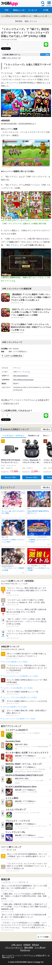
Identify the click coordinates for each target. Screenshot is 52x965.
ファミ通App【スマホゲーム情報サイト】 (16, 16)
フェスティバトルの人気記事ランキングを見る (17, 688)
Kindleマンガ (33, 435)
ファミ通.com (40, 947)
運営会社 (35, 944)
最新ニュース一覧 (40, 16)
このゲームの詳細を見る (13, 355)
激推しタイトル (31, 21)
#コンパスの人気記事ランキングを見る (15, 661)
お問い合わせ (16, 944)
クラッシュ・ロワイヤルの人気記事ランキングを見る (20, 697)
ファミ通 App (9, 3)
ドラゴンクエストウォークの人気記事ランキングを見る (20, 676)
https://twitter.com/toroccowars (23, 379)
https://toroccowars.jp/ (20, 375)
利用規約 (27, 944)
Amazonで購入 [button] (11, 477)
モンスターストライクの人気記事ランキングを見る (19, 719)
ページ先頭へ (45, 937)
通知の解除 (28, 947)
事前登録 (18, 21)
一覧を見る (46, 429)
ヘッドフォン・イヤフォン (13, 435)
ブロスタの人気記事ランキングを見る (15, 707)
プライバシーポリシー (14, 947)
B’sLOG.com (25, 950)
